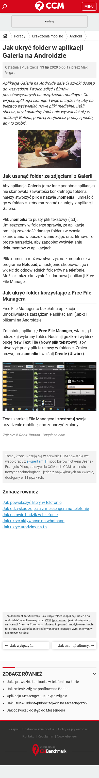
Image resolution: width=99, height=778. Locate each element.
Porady (19, 36)
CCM (48, 620)
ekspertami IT (37, 461)
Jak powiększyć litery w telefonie (32, 502)
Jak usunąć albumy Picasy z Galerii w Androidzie (73, 646)
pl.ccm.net (60, 620)
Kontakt (28, 736)
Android (76, 36)
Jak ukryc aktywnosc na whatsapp (33, 520)
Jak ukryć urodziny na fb (25, 527)
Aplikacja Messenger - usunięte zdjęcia (37, 696)
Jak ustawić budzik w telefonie (30, 514)
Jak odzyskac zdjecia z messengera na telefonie (46, 508)
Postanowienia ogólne (38, 729)
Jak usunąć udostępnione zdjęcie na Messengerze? (47, 703)
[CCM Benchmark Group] (49, 750)
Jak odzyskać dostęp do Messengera (36, 710)
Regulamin (45, 736)
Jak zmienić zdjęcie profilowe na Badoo (38, 689)
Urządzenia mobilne (47, 36)
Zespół (14, 729)
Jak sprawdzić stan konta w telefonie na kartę (43, 682)
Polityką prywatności (73, 729)
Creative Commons (31, 624)
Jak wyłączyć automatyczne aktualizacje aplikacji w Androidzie (28, 646)
